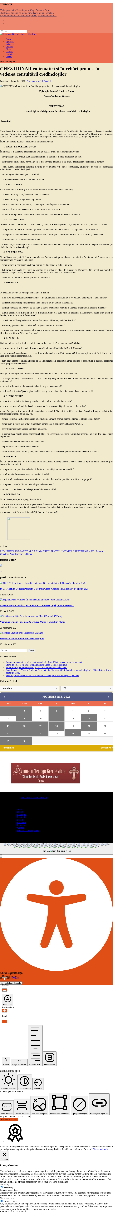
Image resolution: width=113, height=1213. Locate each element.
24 (40, 733)
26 (73, 733)
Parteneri (21, 825)
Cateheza (21, 822)
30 (24, 741)
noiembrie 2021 (56, 696)
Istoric (20, 812)
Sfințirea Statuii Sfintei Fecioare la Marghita (22, 638)
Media (20, 820)
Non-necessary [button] (7, 1198)
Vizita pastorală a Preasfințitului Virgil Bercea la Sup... (25, 10)
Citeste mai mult (100, 1149)
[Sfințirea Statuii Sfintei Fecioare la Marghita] (21, 633)
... (10, 81)
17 (40, 726)
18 (56, 726)
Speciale (48, 81)
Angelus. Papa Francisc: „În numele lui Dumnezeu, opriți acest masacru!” (37, 605)
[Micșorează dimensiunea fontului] (4, 990)
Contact (9, 56)
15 (8, 726)
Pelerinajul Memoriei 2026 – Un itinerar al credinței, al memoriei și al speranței (42, 675)
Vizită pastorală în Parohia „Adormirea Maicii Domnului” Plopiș (32, 622)
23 (24, 733)
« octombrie (8, 747)
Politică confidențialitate (28, 830)
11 (56, 718)
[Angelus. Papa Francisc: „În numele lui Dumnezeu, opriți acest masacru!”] (35, 599)
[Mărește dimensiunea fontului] (4, 979)
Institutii (21, 817)
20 (89, 726)
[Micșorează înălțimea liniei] (4, 1021)
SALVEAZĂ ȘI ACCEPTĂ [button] (13, 1211)
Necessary (8, 1187)
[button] (1, 856)
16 (24, 726)
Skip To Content (8, 1116)
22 (8, 733)
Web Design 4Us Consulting (34, 797)
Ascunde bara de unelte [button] (11, 983)
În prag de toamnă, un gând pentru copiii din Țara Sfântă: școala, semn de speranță (44, 662)
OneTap (16, 977)
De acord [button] (88, 1149)
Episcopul (21, 814)
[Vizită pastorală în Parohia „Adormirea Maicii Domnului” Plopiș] (31, 616)
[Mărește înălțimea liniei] (4, 1010)
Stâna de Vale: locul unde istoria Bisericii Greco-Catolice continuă (36, 665)
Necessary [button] (5, 1184)
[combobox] (56, 849)
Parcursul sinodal (35, 81)
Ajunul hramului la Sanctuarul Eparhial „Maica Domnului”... (28, 15)
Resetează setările (9, 1119)
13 (89, 718)
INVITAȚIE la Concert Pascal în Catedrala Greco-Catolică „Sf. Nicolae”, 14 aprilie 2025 (44, 588)
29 (8, 741)
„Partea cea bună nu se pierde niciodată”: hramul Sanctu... (27, 13)
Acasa (20, 809)
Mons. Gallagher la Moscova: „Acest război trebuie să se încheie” (36, 667)
